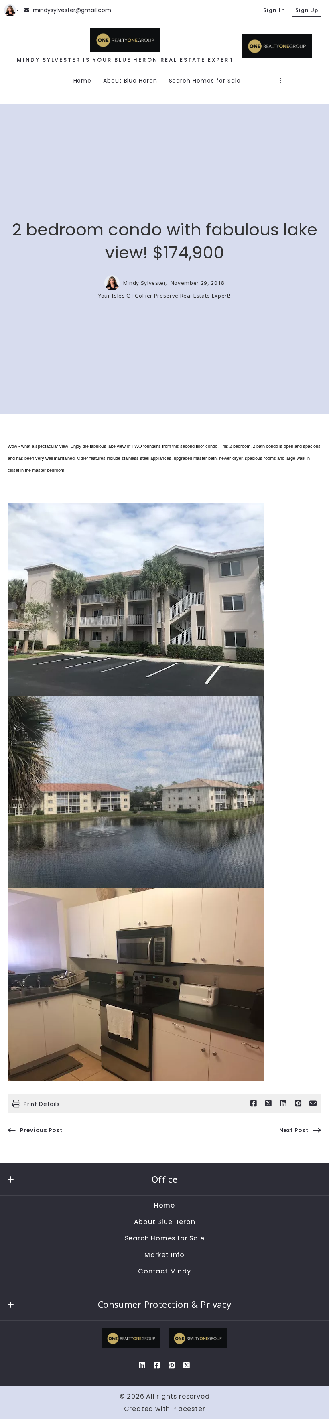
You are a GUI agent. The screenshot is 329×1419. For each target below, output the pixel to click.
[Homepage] (125, 40)
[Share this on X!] (268, 1103)
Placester (188, 1408)
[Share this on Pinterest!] (298, 1103)
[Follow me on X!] (187, 1365)
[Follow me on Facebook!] (157, 1365)
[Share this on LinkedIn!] (283, 1103)
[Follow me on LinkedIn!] (142, 1365)
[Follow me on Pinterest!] (172, 1365)
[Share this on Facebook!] (253, 1103)
